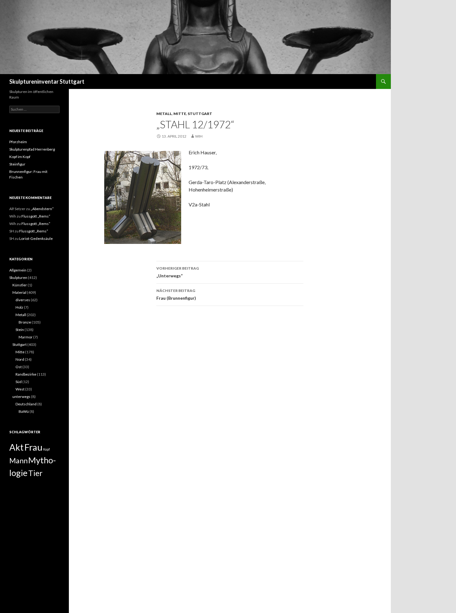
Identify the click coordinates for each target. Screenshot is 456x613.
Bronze (25, 322)
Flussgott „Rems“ (35, 216)
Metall (164, 113)
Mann (18, 460)
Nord (20, 359)
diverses (23, 300)
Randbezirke (26, 374)
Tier (35, 473)
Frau (33, 447)
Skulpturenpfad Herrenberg (32, 149)
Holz (19, 307)
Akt (16, 447)
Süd (19, 381)
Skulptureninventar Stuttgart (46, 81)
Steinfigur (17, 164)
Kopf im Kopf (19, 156)
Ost (19, 366)
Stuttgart (200, 113)
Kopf (46, 449)
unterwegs (21, 396)
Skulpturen (18, 277)
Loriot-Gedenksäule (36, 238)
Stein (20, 329)
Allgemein (17, 270)
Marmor (26, 337)
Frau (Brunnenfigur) (176, 294)
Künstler (19, 285)
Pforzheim (18, 141)
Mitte (179, 113)
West (20, 389)
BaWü (24, 411)
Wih (199, 136)
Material (19, 292)
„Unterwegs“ (177, 272)
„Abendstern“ (42, 208)
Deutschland (26, 404)
